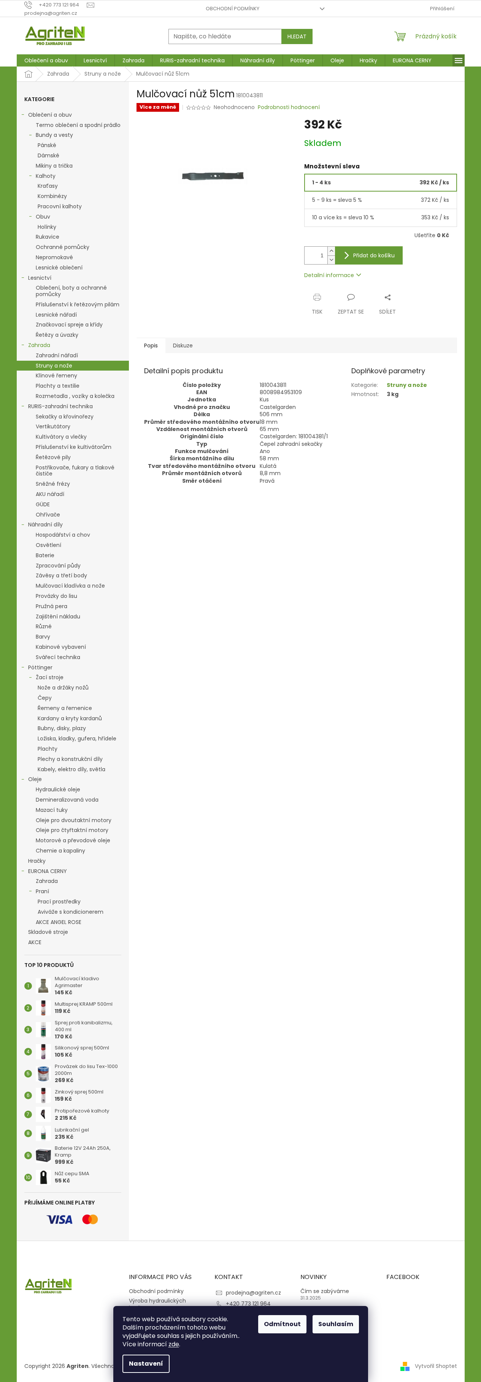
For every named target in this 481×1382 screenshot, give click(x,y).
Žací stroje (49, 677)
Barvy (43, 636)
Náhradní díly (45, 524)
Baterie (45, 555)
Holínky (47, 227)
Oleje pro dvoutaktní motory (73, 820)
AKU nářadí (50, 494)
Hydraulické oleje (58, 789)
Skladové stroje (48, 932)
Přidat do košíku (374, 255)
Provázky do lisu (56, 596)
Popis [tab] (151, 345)
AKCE (34, 942)
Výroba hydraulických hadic (157, 1304)
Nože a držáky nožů (63, 687)
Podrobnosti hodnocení (289, 107)
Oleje (35, 779)
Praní (42, 891)
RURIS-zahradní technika (60, 406)
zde (173, 1344)
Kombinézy (52, 196)
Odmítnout (282, 1324)
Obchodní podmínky (232, 8)
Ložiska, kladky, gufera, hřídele (77, 738)
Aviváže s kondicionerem (70, 912)
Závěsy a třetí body (61, 575)
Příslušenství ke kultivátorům (73, 447)
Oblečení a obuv (50, 115)
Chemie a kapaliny (60, 850)
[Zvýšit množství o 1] (331, 251)
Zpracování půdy (58, 565)
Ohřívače (48, 514)
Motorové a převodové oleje (73, 840)
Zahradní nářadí (57, 355)
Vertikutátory (53, 426)
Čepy (45, 698)
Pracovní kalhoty (60, 206)
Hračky (37, 861)
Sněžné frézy (53, 484)
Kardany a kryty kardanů (70, 718)
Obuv (43, 216)
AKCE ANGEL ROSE (58, 922)
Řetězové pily (53, 457)
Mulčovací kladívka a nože (70, 586)
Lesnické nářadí (56, 315)
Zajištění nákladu (58, 616)
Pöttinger (40, 667)
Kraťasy (48, 186)
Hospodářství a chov (63, 535)
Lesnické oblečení (59, 267)
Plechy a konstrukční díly (70, 759)
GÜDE (43, 504)
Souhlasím (335, 1324)
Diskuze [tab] (183, 345)
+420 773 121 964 (248, 1304)
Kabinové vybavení (61, 647)
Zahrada (39, 345)
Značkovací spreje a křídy (69, 324)
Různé (44, 626)
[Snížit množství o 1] (331, 259)
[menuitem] (46, 60)
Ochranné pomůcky (62, 247)
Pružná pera (51, 606)
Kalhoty (46, 176)
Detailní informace (329, 275)
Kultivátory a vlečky (61, 437)
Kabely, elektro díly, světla (71, 769)
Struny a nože (54, 365)
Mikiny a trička (54, 166)
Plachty (47, 749)
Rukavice (47, 237)
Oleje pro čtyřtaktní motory (72, 830)
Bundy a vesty (54, 135)
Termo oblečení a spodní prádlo (78, 125)
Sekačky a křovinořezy (65, 416)
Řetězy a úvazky (57, 335)
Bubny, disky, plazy (62, 728)
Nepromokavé (54, 257)
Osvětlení (48, 545)
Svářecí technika (58, 657)
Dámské (48, 155)
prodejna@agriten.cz (253, 1292)
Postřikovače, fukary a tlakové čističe (75, 471)
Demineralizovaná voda (67, 800)
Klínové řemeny (56, 375)
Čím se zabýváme (324, 1291)
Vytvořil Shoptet (436, 1366)
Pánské (47, 145)
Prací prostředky (59, 901)
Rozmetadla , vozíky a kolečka (75, 396)
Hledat (296, 36)
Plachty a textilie (57, 386)
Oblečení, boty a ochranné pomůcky (71, 291)
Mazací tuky (52, 810)
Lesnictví (39, 278)
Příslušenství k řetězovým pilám (77, 304)
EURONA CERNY (47, 871)
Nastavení (146, 1363)
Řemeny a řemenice (65, 708)
